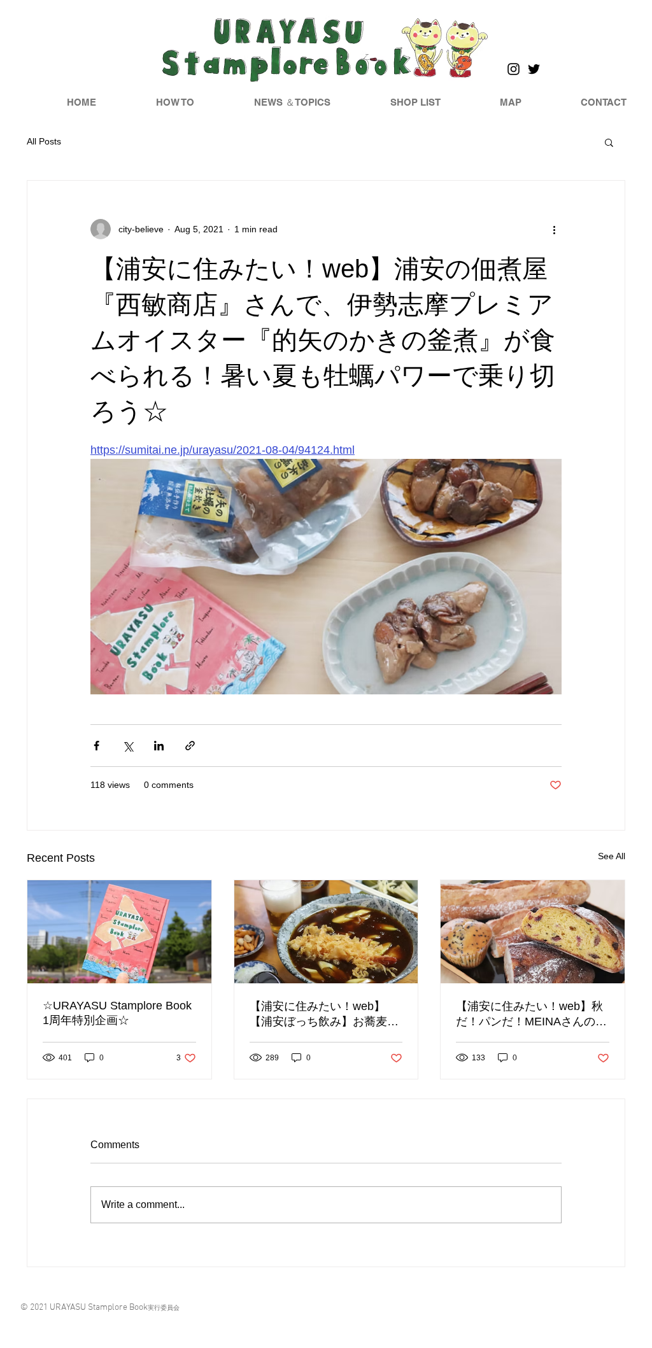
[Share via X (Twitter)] (128, 746)
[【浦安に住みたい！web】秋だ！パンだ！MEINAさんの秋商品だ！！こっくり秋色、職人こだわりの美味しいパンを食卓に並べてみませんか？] (533, 931)
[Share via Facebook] (96, 746)
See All (611, 856)
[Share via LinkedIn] (159, 746)
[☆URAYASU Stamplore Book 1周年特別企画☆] (119, 931)
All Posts (44, 141)
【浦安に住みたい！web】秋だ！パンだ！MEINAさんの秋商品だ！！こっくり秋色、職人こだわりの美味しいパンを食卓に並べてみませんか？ (531, 1014)
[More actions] (554, 229)
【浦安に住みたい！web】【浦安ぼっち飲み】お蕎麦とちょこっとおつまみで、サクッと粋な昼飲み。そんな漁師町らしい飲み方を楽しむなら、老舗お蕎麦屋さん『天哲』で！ (324, 1014)
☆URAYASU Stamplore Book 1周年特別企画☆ (117, 1013)
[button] (609, 142)
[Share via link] (190, 746)
